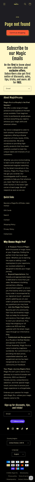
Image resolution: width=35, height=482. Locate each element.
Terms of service (24, 476)
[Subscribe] (28, 88)
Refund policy (24, 473)
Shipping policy (11, 479)
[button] (4, 4)
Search (6, 215)
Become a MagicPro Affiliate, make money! (17, 204)
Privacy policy (12, 476)
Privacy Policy (9, 229)
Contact (7, 220)
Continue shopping (17, 33)
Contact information (24, 479)
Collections (8, 234)
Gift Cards (7, 210)
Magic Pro (15, 473)
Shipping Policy (9, 224)
